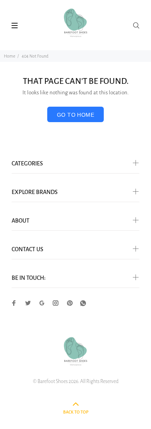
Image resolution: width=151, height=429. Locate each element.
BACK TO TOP (75, 412)
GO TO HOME (75, 115)
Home (9, 56)
